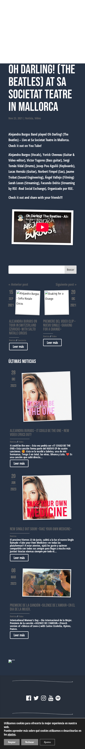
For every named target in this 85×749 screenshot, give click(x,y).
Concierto (22, 340)
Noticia (29, 118)
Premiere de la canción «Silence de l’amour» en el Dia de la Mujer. (42, 607)
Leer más (18, 346)
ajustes (11, 734)
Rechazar (29, 742)
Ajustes (47, 742)
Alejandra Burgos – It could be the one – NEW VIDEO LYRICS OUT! (39, 432)
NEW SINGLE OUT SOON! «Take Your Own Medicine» (40, 529)
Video (38, 118)
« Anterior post (18, 284)
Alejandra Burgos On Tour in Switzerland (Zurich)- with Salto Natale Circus (23, 327)
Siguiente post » (66, 284)
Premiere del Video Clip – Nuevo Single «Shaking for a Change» (59, 325)
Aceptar (11, 742)
